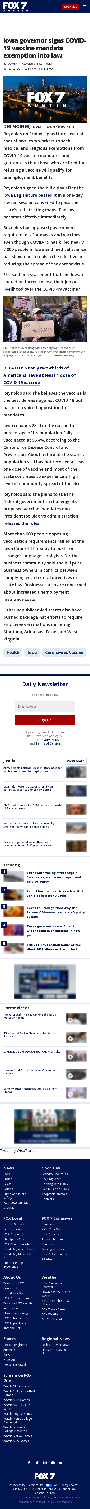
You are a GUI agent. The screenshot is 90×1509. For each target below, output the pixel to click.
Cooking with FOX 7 (55, 1184)
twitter (37, 1462)
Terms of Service (48, 743)
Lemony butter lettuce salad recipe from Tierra (30, 1090)
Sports (9, 1338)
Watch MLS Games (16, 1441)
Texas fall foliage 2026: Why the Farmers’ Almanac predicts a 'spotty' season (56, 912)
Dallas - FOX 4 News (55, 1345)
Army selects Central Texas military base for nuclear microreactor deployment (32, 769)
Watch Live (70, 7)
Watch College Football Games (19, 1393)
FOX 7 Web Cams (53, 1309)
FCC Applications (14, 1323)
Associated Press (32, 63)
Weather (50, 1277)
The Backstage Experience (13, 1265)
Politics (8, 1189)
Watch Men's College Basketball (17, 1420)
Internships (10, 1308)
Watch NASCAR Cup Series (16, 1407)
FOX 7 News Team (16, 1298)
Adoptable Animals (54, 1194)
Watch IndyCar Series (17, 1414)
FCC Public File (13, 1318)
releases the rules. (21, 523)
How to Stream (13, 1224)
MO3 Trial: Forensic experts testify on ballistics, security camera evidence (28, 788)
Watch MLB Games (16, 1400)
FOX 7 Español (13, 1234)
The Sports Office (15, 1239)
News (8, 1167)
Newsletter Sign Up (16, 1293)
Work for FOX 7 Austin (18, 1303)
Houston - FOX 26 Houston (54, 1351)
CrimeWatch (50, 1224)
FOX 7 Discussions (54, 1254)
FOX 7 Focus (50, 1234)
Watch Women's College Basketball (15, 1429)
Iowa (32, 652)
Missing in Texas (53, 1249)
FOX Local (12, 1218)
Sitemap (8, 1208)
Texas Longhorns (15, 1345)
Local (7, 1174)
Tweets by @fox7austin (18, 1150)
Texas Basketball (14, 1365)
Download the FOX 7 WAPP (56, 1294)
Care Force (49, 1244)
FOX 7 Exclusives (57, 1218)
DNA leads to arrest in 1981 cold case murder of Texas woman (33, 806)
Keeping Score (51, 1179)
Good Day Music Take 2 (18, 1256)
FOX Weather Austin (17, 1244)
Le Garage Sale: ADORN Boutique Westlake (31, 1051)
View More (76, 761)
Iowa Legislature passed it (30, 195)
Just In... (10, 760)
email (61, 1462)
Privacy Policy (49, 740)
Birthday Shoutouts (55, 1174)
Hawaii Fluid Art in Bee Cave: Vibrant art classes (30, 1071)
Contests (48, 1199)
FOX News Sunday (15, 1203)
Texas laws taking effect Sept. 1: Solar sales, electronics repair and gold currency (54, 877)
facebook (29, 1462)
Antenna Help (12, 1328)
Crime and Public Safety (14, 1196)
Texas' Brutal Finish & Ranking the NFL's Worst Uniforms (29, 1016)
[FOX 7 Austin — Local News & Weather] (15, 7)
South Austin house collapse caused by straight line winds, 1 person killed (28, 825)
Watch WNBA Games (17, 1436)
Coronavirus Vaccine (64, 652)
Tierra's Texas (12, 1229)
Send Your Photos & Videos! (55, 1302)
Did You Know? (52, 1319)
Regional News (56, 1338)
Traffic (7, 1179)
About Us (12, 1277)
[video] (76, 1019)
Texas (7, 1184)
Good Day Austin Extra (18, 1249)
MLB (6, 1355)
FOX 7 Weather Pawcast (52, 1285)
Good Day (51, 1167)
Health (48, 63)
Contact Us (10, 1288)
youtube (53, 1462)
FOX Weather (51, 1314)
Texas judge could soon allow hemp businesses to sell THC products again (28, 843)
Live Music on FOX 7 (55, 1189)
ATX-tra (47, 1259)
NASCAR (9, 1360)
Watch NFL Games (16, 1386)
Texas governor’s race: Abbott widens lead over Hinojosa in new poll (53, 930)
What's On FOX (13, 1283)
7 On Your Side (52, 1229)
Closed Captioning (15, 1313)
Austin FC (9, 1350)
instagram (45, 1462)
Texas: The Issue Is (55, 1239)
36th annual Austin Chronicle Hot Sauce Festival (29, 1034)
